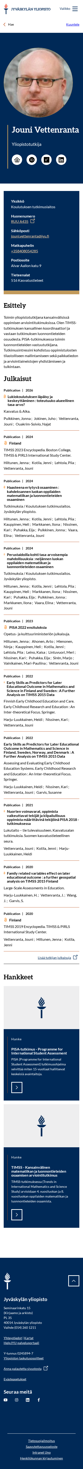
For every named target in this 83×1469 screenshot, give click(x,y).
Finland (15, 443)
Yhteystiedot (13, 1338)
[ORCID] (32, 159)
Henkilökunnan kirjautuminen (41, 1458)
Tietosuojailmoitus (41, 1441)
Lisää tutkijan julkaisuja (54, 958)
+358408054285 (24, 251)
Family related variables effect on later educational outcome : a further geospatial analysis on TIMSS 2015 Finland (41, 877)
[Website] (17, 159)
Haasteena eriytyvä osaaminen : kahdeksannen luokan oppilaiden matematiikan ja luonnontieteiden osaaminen (34, 493)
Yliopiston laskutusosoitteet (24, 1358)
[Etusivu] (27, 9)
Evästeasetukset (15, 1379)
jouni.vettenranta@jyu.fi (30, 236)
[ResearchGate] (46, 159)
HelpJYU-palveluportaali (21, 1343)
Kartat (28, 1338)
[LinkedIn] (61, 159)
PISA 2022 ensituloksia (28, 627)
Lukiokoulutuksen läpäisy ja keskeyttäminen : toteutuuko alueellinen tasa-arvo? (41, 401)
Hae (11, 24)
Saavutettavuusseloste (41, 1447)
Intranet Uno (42, 1452)
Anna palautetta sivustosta (23, 1369)
